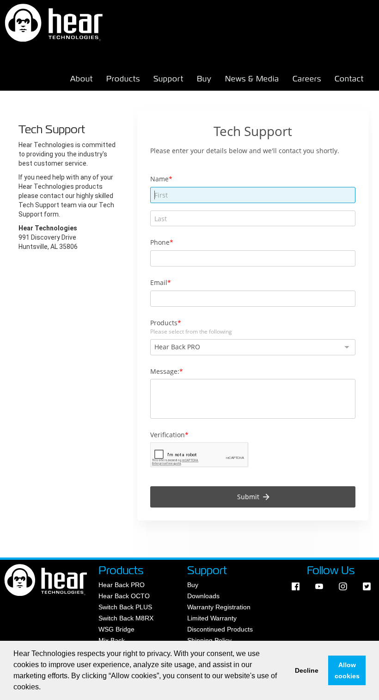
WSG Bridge (116, 629)
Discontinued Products (220, 629)
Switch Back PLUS (125, 607)
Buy (204, 78)
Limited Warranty (212, 618)
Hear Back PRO (121, 584)
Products (123, 78)
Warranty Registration (219, 607)
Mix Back (111, 640)
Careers (307, 78)
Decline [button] (306, 670)
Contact (349, 78)
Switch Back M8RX (125, 618)
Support (168, 78)
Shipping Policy (209, 640)
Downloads (203, 596)
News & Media (252, 78)
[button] (44, 688)
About (81, 78)
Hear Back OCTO (124, 596)
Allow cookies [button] (347, 670)
